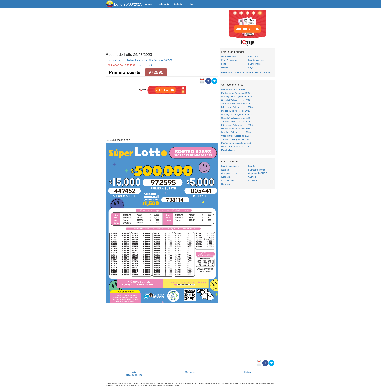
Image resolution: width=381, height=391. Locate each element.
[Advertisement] (162, 29)
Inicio (190, 3)
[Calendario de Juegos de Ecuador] (202, 80)
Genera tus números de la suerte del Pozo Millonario (246, 72)
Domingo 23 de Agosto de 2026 (236, 96)
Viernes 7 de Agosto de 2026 (235, 139)
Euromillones (227, 180)
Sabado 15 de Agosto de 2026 (235, 117)
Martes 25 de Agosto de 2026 (235, 92)
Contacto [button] (177, 3)
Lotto (223, 63)
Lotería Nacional (256, 60)
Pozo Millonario (228, 56)
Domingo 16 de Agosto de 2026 (236, 114)
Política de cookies (133, 374)
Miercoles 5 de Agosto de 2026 (236, 142)
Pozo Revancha (229, 60)
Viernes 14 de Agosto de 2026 (235, 121)
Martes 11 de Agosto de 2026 (235, 128)
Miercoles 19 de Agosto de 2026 (237, 107)
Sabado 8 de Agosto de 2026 (235, 135)
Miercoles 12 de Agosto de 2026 (237, 124)
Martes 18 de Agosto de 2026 (235, 110)
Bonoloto (225, 183)
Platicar (247, 371)
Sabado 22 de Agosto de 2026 (235, 99)
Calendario (164, 3)
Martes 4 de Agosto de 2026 (235, 146)
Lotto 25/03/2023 (128, 4)
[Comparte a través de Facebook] (208, 80)
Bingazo (225, 67)
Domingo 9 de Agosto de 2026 (236, 132)
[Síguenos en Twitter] (214, 80)
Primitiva (252, 180)
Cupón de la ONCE (257, 173)
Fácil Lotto (253, 56)
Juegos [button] (149, 3)
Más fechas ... (228, 150)
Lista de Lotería (144, 65)
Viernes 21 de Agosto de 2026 (235, 103)
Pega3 (251, 67)
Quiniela (252, 176)
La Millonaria (254, 63)
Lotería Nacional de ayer (233, 89)
